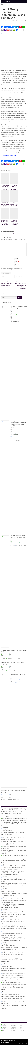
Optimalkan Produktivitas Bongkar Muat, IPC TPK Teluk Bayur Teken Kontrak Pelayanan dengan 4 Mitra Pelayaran (13, 885)
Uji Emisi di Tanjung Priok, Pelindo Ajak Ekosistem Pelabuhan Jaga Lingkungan (14, 206)
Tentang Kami (6, 1042)
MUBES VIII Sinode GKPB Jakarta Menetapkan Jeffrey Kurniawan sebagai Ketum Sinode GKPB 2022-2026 (13, 790)
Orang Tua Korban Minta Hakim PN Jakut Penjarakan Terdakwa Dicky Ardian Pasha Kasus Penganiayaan (20, 285)
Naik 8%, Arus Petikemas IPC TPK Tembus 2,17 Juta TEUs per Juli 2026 (5, 223)
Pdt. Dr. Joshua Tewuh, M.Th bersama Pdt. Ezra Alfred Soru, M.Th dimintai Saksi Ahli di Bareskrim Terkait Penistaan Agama (18, 424)
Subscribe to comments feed (8, 234)
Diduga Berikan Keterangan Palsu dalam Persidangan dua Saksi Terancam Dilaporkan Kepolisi (12, 987)
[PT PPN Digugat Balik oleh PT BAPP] (6, 675)
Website (17, 264)
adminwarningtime (6, 20)
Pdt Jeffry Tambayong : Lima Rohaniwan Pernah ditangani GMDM (18, 537)
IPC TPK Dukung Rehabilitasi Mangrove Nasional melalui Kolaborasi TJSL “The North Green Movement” (13, 813)
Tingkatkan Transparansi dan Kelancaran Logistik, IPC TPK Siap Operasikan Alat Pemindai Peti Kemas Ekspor (14, 860)
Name (17, 258)
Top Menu (6, 1)
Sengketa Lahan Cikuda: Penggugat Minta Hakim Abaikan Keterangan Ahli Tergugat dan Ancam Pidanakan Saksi (13, 959)
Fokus (21, 20)
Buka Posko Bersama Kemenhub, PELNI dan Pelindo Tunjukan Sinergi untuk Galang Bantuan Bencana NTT (14, 824)
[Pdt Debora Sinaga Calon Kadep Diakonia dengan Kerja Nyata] (6, 307)
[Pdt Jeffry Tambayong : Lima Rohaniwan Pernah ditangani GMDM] (6, 536)
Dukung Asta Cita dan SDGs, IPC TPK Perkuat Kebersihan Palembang (5, 205)
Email (17, 261)
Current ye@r (19, 276)
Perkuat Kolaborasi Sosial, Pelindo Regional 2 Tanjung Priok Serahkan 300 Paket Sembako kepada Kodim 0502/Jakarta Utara (12, 905)
